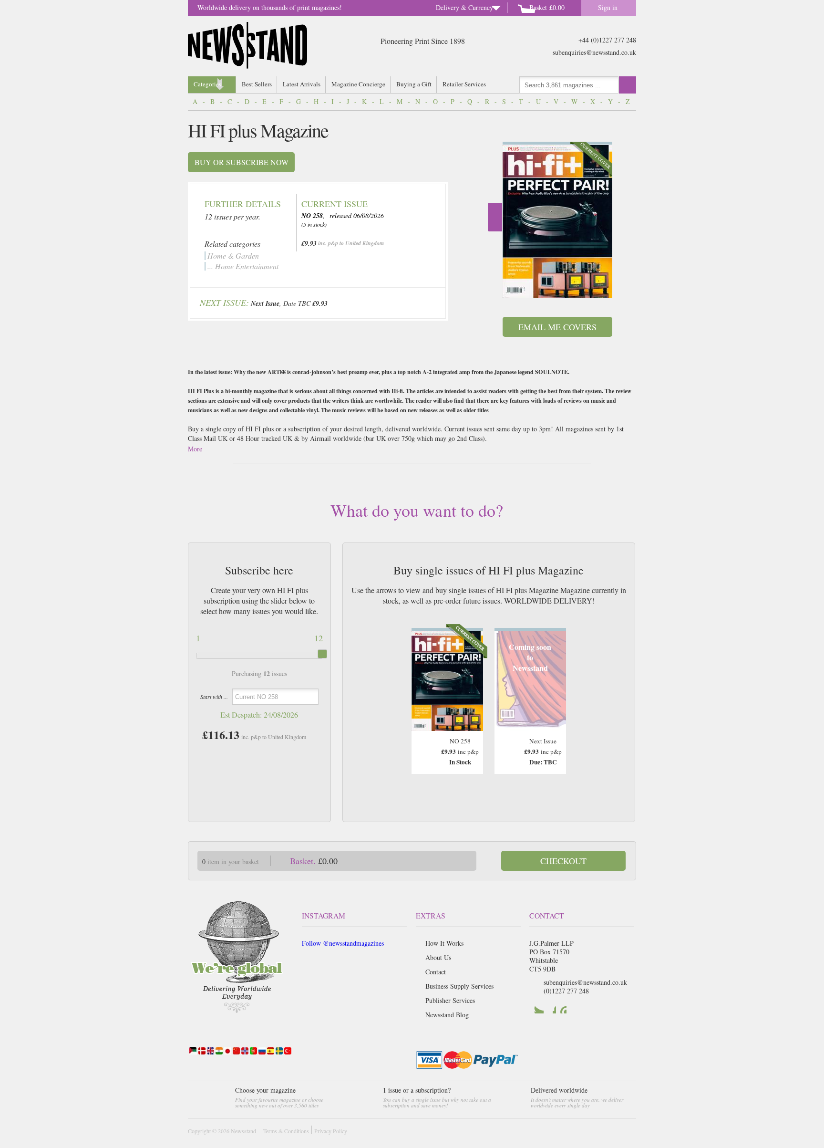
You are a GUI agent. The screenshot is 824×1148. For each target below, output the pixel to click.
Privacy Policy (330, 1131)
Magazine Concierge (358, 84)
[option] (557, 220)
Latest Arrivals (301, 84)
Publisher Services (450, 1000)
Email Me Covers (557, 327)
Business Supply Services (459, 986)
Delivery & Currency (464, 7)
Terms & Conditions (286, 1131)
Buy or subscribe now (241, 162)
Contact (435, 971)
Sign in (608, 7)
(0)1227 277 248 (566, 990)
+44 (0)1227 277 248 (607, 39)
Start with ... (214, 696)
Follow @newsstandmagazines (343, 943)
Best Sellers (257, 84)
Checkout (563, 860)
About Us (438, 957)
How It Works (444, 943)
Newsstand (243, 1131)
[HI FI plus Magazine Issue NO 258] (557, 221)
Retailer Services (464, 84)
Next (495, 217)
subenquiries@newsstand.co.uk (594, 52)
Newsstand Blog (447, 1014)
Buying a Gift (414, 84)
